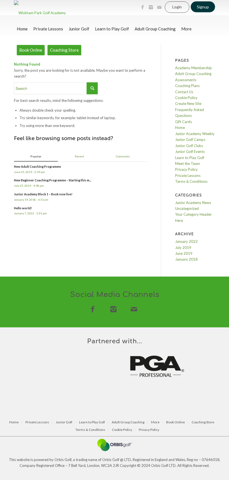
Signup (203, 6)
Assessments (185, 80)
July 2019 (183, 247)
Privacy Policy (186, 169)
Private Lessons (188, 175)
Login (177, 6)
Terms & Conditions (191, 181)
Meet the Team (187, 163)
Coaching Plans (187, 85)
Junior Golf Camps (190, 139)
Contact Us (184, 92)
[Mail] (159, 7)
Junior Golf (64, 422)
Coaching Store (203, 422)
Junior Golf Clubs (189, 145)
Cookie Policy (186, 97)
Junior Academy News (193, 202)
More (155, 422)
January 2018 (186, 259)
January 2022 (186, 241)
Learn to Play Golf (189, 157)
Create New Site (188, 103)
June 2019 (183, 253)
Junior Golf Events (190, 151)
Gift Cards (183, 121)
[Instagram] (151, 7)
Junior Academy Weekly (194, 133)
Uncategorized (187, 208)
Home (180, 127)
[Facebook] (142, 7)
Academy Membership (193, 68)
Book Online (175, 422)
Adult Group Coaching (193, 73)
